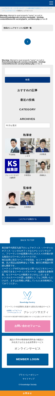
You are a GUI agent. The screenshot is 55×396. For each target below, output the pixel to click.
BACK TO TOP (27, 240)
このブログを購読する (27, 219)
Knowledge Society (28, 385)
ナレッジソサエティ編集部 (12, 176)
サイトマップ (29, 379)
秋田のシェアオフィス (25, 11)
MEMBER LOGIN (27, 359)
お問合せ (27, 393)
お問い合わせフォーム (27, 325)
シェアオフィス (10, 11)
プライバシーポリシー (28, 375)
